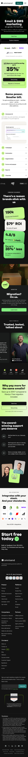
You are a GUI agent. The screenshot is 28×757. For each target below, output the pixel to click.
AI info (3, 668)
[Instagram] (15, 746)
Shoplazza (17, 604)
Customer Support (5, 660)
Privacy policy (11, 751)
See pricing (14, 79)
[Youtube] (18, 746)
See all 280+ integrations (14, 524)
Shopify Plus (18, 591)
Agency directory (19, 623)
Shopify (17, 588)
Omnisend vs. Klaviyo (6, 618)
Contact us (4, 646)
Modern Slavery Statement (19, 753)
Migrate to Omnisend (14, 83)
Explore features (14, 40)
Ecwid (16, 607)
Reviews (3, 596)
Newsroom (4, 665)
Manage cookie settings (8, 753)
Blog (2, 652)
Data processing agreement (19, 749)
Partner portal (18, 621)
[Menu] (25, 4)
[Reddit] (22, 746)
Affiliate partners (19, 615)
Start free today (11, 536)
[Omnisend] (6, 3)
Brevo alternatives (5, 628)
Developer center (5, 601)
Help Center (4, 599)
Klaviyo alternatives (6, 625)
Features (3, 588)
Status (11, 749)
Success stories (5, 657)
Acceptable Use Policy (20, 751)
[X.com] (9, 746)
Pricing (3, 591)
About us (3, 644)
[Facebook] (5, 746)
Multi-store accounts (6, 593)
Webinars (3, 655)
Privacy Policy (15, 688)
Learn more (14, 310)
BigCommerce (18, 593)
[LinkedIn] (12, 746)
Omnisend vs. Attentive (7, 615)
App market (4, 604)
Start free (19, 3)
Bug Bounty (4, 663)
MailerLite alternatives (6, 631)
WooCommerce (19, 599)
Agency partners (19, 618)
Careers (5, 649)
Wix (16, 601)
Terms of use (5, 751)
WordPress (18, 596)
